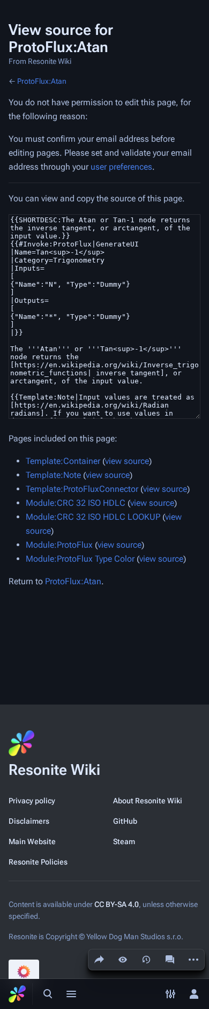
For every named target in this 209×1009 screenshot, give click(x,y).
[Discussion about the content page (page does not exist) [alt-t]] (170, 959)
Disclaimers (29, 821)
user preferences (121, 167)
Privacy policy (32, 800)
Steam (124, 841)
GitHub (125, 821)
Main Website (32, 841)
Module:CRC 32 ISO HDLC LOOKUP (93, 517)
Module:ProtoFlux (59, 545)
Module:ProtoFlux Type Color (80, 559)
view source (127, 461)
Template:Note (53, 475)
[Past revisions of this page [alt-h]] (146, 959)
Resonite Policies (38, 862)
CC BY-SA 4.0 (116, 904)
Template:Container (63, 461)
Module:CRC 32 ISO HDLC (75, 503)
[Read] (122, 959)
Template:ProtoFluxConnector (82, 489)
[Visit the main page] (17, 994)
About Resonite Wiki (147, 800)
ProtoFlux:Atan (41, 81)
